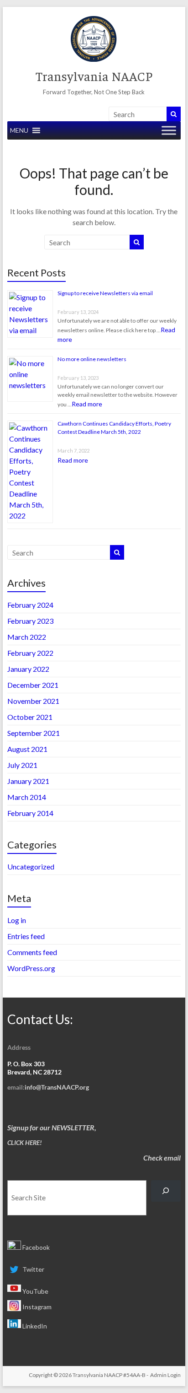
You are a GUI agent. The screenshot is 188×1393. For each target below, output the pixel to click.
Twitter (32, 1269)
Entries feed (26, 936)
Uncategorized (30, 866)
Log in (16, 920)
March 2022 (26, 636)
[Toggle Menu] (169, 130)
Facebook (35, 1247)
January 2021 (28, 781)
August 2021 (27, 749)
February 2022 (30, 652)
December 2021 (32, 684)
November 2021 (33, 700)
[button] (19, 130)
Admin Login (165, 1374)
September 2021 (33, 733)
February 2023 (30, 620)
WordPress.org (31, 968)
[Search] (166, 1191)
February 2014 (30, 813)
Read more (87, 404)
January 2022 (28, 668)
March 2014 (26, 797)
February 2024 (30, 604)
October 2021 (29, 717)
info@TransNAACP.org (57, 1087)
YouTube (34, 1291)
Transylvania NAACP (94, 76)
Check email (162, 1157)
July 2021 (22, 765)
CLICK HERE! (24, 1142)
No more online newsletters (91, 359)
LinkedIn (34, 1326)
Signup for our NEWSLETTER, (51, 1127)
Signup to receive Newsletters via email (105, 293)
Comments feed (32, 952)
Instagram (36, 1307)
